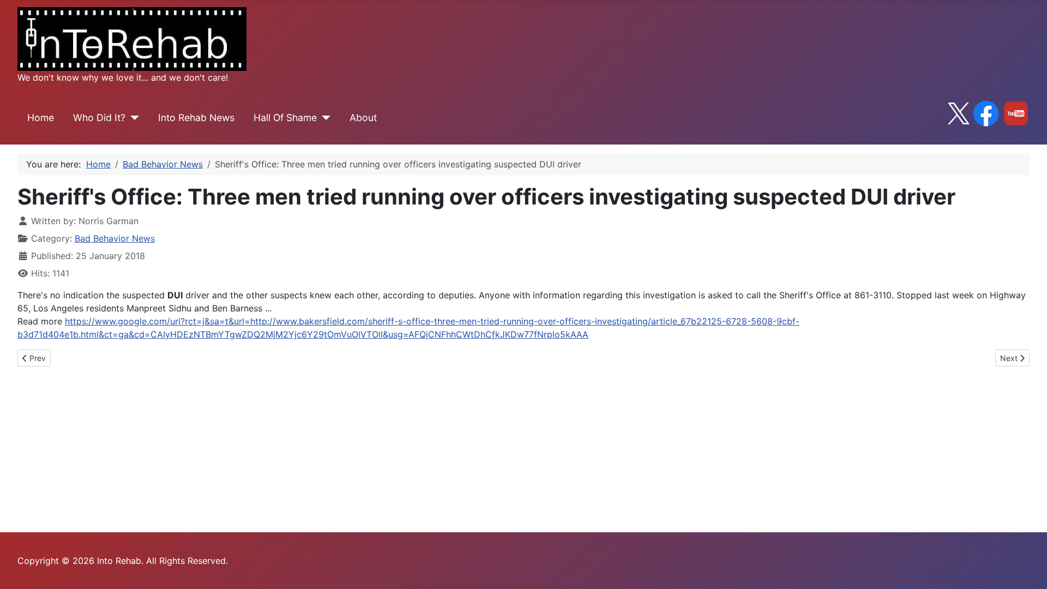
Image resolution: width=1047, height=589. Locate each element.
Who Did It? (99, 117)
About (363, 117)
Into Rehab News (196, 117)
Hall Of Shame (285, 117)
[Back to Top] (1028, 568)
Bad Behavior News (115, 238)
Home (40, 117)
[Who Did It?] (132, 118)
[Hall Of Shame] (323, 118)
